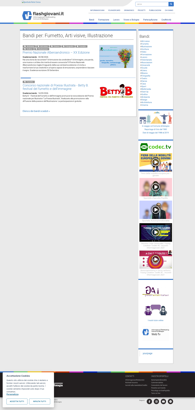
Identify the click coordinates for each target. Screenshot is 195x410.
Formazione (103, 19)
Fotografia (146, 76)
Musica (145, 73)
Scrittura (145, 49)
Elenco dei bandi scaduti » (36, 111)
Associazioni (147, 62)
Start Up (145, 92)
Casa (144, 84)
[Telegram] (170, 401)
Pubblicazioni (155, 10)
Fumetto (145, 44)
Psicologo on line (157, 391)
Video (144, 52)
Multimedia (146, 89)
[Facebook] (149, 401)
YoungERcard (114, 10)
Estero (144, 70)
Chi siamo (169, 10)
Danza (144, 81)
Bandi (91, 19)
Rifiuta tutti (39, 401)
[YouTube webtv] (163, 401)
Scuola (144, 68)
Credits (144, 385)
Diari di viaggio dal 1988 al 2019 (156, 133)
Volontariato (147, 60)
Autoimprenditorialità (159, 380)
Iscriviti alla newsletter (133, 385)
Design (144, 100)
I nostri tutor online (155, 320)
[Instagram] (156, 401)
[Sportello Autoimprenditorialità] (155, 210)
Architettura (147, 102)
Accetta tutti (17, 401)
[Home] (44, 16)
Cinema (145, 105)
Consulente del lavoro (159, 385)
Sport (144, 86)
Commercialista (157, 383)
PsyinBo (167, 391)
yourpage (147, 353)
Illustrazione (147, 46)
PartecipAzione (150, 19)
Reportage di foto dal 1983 (156, 129)
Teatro (144, 78)
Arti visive (146, 41)
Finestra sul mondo (158, 388)
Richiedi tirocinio (131, 383)
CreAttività (166, 19)
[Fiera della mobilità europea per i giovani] (155, 162)
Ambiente (146, 97)
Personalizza (12, 394)
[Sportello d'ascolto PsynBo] (155, 187)
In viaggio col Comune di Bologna (155, 126)
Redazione (140, 380)
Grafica (145, 94)
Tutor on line (155, 393)
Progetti (141, 10)
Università (146, 65)
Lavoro (116, 19)
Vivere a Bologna (131, 19)
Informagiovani (97, 10)
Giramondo (129, 10)
